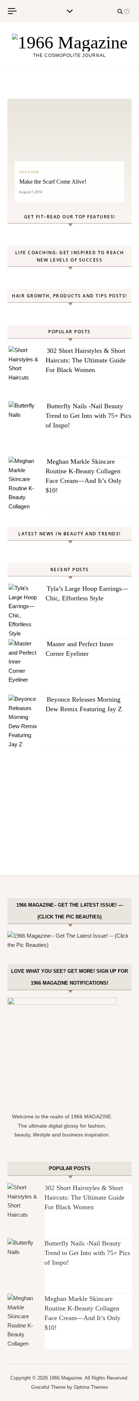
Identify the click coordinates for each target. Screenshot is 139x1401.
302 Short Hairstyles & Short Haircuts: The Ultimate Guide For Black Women (86, 360)
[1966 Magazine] (70, 42)
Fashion (29, 171)
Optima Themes (91, 1387)
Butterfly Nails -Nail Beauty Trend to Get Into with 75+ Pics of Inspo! (88, 415)
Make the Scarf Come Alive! (52, 181)
